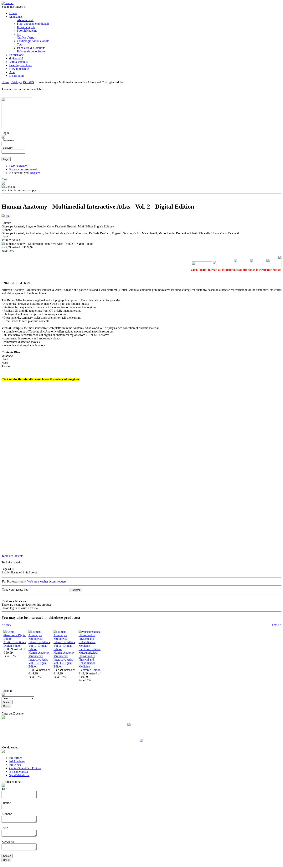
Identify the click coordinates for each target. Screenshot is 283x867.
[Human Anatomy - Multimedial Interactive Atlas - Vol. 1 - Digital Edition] (40, 649)
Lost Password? (18, 166)
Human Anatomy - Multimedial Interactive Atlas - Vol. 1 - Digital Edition (39, 659)
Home (5, 82)
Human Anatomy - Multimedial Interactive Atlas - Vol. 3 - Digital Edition (65, 659)
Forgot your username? (23, 169)
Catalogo (16, 82)
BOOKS (28, 82)
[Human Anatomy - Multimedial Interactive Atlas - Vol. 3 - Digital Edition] (65, 649)
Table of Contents (12, 555)
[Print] (6, 215)
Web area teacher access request (46, 581)
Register (35, 172)
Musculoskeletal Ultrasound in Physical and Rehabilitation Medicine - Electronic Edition (89, 661)
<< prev (6, 624)
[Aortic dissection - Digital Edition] (15, 638)
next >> (276, 624)
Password (7, 147)
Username (8, 140)
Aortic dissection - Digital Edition (14, 644)
